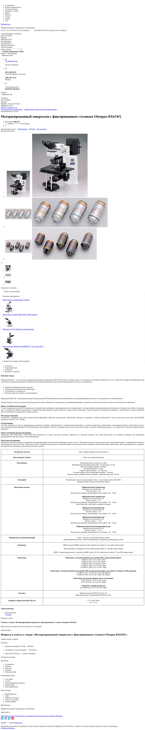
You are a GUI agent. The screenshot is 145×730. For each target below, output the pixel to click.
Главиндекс (18, 723)
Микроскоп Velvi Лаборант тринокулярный (18, 329)
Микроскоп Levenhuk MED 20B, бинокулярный (20, 314)
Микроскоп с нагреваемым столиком (16, 300)
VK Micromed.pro (11, 61)
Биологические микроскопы (12, 109)
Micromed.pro (5, 24)
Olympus (8, 615)
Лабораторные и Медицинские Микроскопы (40, 109)
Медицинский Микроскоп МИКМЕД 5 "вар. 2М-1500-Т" (23, 346)
